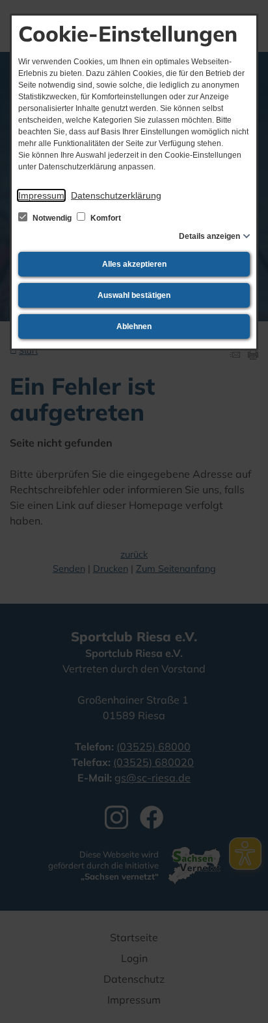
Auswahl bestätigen (134, 295)
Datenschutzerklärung (116, 195)
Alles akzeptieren (134, 264)
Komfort (104, 218)
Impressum (41, 195)
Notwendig (52, 218)
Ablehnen (134, 326)
